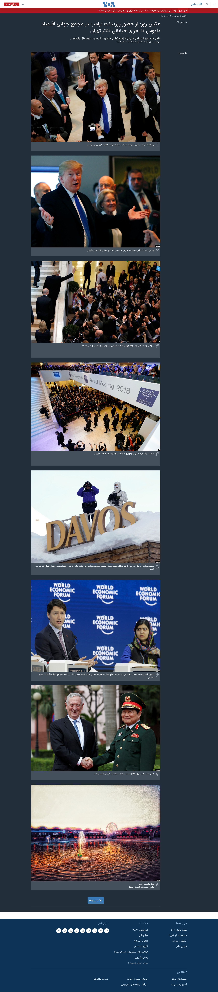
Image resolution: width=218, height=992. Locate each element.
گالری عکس (196, 4)
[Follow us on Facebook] (106, 930)
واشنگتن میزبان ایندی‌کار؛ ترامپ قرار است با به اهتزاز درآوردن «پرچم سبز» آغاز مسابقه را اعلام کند (136, 10)
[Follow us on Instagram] (82, 930)
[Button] (182, 54)
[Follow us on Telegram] (100, 930)
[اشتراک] (58, 930)
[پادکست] (64, 930)
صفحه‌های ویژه (179, 979)
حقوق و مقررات (179, 941)
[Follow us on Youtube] (88, 930)
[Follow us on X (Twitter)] (94, 930)
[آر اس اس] (70, 930)
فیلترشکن (143, 935)
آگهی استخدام (141, 946)
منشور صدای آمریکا (178, 935)
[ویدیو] (23, 4)
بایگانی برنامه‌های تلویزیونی (134, 984)
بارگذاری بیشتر (95, 900)
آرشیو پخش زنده (179, 984)
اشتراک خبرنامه (141, 941)
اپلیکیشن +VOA (140, 930)
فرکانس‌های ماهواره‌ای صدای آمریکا (131, 952)
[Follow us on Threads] (76, 930)
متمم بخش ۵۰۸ (179, 930)
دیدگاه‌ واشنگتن (100, 979)
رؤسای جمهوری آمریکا (137, 979)
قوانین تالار (181, 946)
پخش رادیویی (141, 957)
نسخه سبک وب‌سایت (138, 963)
